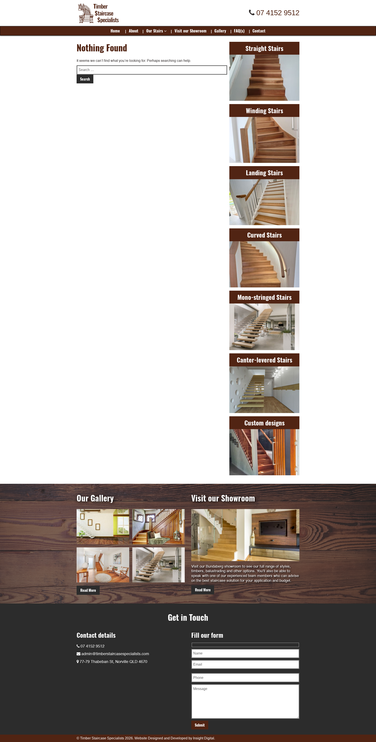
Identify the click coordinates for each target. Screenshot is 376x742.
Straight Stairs (264, 48)
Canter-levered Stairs (264, 359)
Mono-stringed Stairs (264, 297)
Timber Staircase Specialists (102, 738)
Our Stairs (154, 31)
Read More (88, 590)
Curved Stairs (264, 234)
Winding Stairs (264, 110)
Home (115, 31)
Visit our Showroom (190, 31)
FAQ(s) (239, 31)
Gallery (220, 31)
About (133, 31)
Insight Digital (203, 738)
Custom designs (264, 422)
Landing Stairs (264, 172)
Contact (258, 31)
